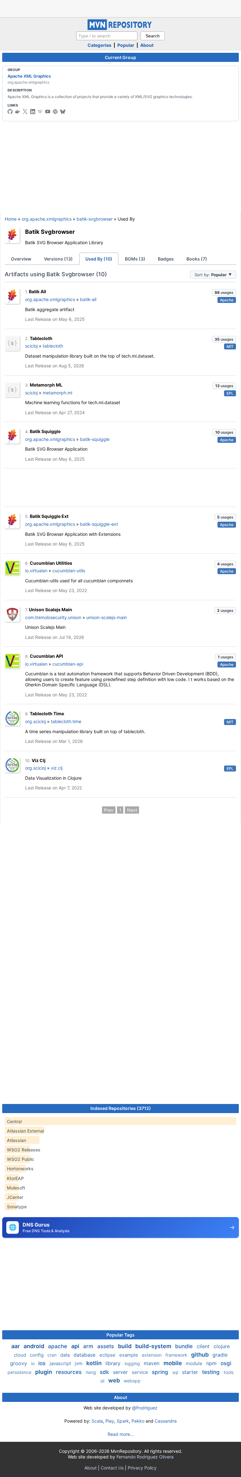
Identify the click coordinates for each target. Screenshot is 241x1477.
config (37, 1355)
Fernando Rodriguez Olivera (145, 1456)
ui (103, 1381)
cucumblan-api (67, 664)
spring (161, 1372)
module (195, 1363)
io (33, 1363)
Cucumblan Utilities (51, 563)
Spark (123, 1421)
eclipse (108, 1355)
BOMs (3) (135, 258)
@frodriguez (145, 1407)
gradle (220, 1355)
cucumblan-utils (68, 570)
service (140, 1372)
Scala (97, 1421)
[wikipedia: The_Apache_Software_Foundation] (40, 111)
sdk (105, 1372)
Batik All (37, 291)
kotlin (94, 1363)
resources (69, 1372)
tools (228, 1372)
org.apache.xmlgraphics (47, 219)
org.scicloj (35, 721)
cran (52, 1355)
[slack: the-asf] (55, 111)
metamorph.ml (57, 392)
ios (42, 1363)
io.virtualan (36, 570)
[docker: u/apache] (17, 111)
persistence (20, 1372)
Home (11, 219)
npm (212, 1363)
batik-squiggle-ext (99, 524)
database (85, 1355)
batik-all (88, 299)
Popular (125, 45)
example (129, 1355)
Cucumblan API (46, 656)
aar (16, 1346)
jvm (79, 1363)
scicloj (31, 346)
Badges (166, 258)
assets (106, 1346)
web (114, 1380)
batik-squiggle (95, 439)
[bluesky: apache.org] (62, 111)
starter (191, 1372)
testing (211, 1372)
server (121, 1372)
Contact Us (112, 1467)
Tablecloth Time (47, 713)
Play (109, 1421)
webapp (132, 1380)
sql (175, 1372)
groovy (19, 1363)
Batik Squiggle (45, 431)
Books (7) (196, 258)
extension (152, 1355)
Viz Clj (39, 760)
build (125, 1346)
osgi (226, 1363)
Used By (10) (98, 258)
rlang (91, 1372)
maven (152, 1363)
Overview (21, 258)
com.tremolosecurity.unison (53, 617)
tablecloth (53, 346)
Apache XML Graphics (29, 76)
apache (58, 1346)
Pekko (137, 1421)
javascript (61, 1363)
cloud (20, 1355)
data (65, 1355)
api (76, 1346)
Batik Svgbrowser (50, 231)
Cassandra (166, 1421)
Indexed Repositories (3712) (120, 1108)
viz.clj (56, 768)
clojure (222, 1346)
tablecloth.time (66, 721)
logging (133, 1363)
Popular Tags (120, 1334)
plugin (44, 1372)
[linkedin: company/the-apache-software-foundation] (32, 111)
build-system (154, 1346)
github (200, 1354)
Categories (99, 45)
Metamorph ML (46, 384)
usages (224, 292)
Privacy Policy (142, 1467)
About (146, 45)
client (204, 1346)
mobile (173, 1363)
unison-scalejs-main (106, 617)
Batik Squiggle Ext (49, 516)
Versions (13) (58, 258)
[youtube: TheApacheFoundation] (47, 111)
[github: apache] (10, 111)
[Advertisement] (120, 8)
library (113, 1363)
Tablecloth (41, 338)
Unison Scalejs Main (50, 609)
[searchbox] (106, 35)
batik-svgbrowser (95, 219)
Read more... (121, 1434)
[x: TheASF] (25, 111)
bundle (184, 1346)
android (35, 1346)
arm (89, 1346)
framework (177, 1355)
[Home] (120, 28)
